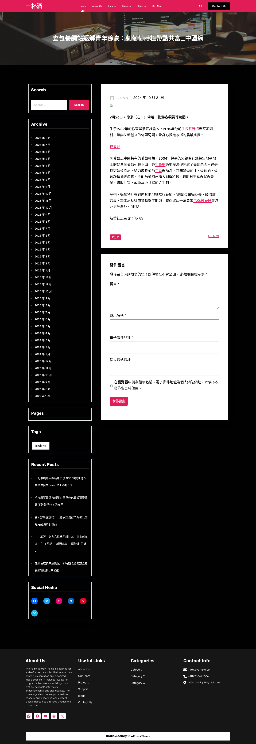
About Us (84, 669)
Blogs (81, 695)
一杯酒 (34, 6)
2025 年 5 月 (43, 242)
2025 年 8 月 (43, 221)
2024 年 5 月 (43, 326)
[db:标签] (40, 445)
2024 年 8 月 (43, 305)
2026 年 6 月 (43, 152)
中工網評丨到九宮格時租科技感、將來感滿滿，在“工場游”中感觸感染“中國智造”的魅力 (61, 543)
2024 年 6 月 (43, 319)
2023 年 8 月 (43, 389)
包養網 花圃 (202, 201)
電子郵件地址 (121, 337)
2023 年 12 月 (43, 361)
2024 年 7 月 (42, 312)
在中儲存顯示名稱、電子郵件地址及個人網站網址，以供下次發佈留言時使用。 (166, 385)
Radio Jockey (116, 736)
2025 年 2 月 (43, 263)
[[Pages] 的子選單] (130, 6)
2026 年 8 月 (43, 138)
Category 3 (138, 683)
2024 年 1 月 (42, 354)
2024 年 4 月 (43, 333)
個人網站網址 (120, 360)
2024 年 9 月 (43, 298)
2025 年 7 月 (42, 228)
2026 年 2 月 (43, 179)
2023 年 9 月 (43, 382)
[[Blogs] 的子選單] (145, 6)
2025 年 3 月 (43, 256)
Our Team (84, 676)
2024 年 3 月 (43, 340)
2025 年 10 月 (43, 207)
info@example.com (200, 669)
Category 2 (138, 676)
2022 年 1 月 (42, 396)
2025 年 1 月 (42, 270)
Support (83, 689)
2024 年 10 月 (43, 291)
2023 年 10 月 (43, 375)
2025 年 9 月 (43, 214)
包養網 (115, 147)
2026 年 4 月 (43, 165)
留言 (114, 284)
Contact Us (219, 6)
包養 (158, 171)
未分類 (115, 237)
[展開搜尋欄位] (200, 6)
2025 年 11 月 (43, 200)
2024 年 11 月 (43, 284)
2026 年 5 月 (43, 158)
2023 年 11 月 (43, 368)
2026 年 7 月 (42, 145)
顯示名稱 (118, 315)
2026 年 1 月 (42, 186)
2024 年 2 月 (43, 347)
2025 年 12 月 (43, 193)
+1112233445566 (198, 676)
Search (79, 104)
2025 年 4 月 (43, 249)
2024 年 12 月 (43, 277)
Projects (83, 682)
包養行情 (192, 129)
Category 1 (137, 669)
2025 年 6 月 (43, 235)
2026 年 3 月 (43, 172)
